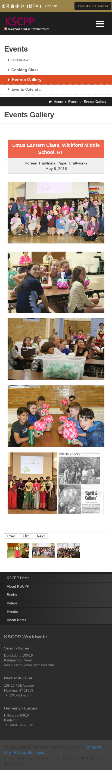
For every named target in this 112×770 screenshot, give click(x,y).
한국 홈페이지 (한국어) (21, 6)
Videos (12, 603)
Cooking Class (25, 70)
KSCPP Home (18, 578)
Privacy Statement (29, 752)
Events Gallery (27, 79)
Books (12, 595)
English (51, 6)
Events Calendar (26, 89)
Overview (20, 60)
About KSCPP (18, 586)
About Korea (16, 620)
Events (12, 612)
